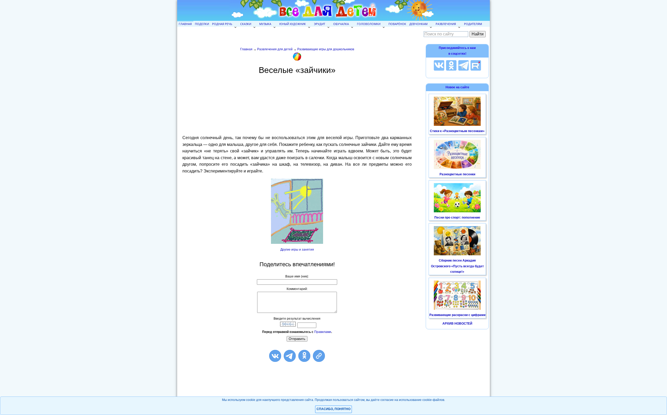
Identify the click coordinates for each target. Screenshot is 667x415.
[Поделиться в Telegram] (290, 356)
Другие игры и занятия (297, 249)
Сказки (245, 24)
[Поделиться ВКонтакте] (275, 356)
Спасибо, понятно (333, 409)
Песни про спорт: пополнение (457, 217)
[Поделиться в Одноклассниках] (304, 356)
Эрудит (319, 24)
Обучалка (341, 24)
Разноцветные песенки (457, 174)
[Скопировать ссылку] (319, 356)
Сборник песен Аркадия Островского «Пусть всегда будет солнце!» (457, 266)
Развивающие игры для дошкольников (325, 49)
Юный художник (292, 24)
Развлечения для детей (275, 49)
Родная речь (222, 24)
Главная (185, 24)
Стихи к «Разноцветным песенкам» (457, 131)
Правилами (322, 332)
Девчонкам (418, 24)
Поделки (202, 24)
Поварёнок (397, 24)
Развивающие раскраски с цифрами (457, 315)
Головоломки (368, 24)
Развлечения (446, 24)
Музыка (265, 24)
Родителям (473, 24)
